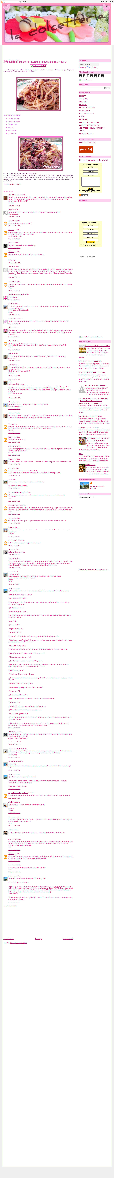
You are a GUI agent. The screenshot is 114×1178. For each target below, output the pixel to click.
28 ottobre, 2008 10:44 (14, 262)
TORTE (81, 131)
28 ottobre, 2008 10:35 (14, 248)
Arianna (10, 468)
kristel (10, 527)
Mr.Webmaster (91, 191)
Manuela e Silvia (13, 195)
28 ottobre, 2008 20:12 (14, 523)
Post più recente (8, 939)
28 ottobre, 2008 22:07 (14, 554)
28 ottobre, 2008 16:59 (14, 488)
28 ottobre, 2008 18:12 (14, 514)
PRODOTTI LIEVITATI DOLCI (89, 122)
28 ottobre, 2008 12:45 (14, 323)
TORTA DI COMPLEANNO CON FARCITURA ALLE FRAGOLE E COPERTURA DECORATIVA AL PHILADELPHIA (93, 401)
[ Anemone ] (12, 731)
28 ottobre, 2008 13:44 (14, 420)
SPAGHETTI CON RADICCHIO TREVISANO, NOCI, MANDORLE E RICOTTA (35, 62)
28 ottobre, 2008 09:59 (14, 225)
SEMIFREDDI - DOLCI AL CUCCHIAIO (92, 128)
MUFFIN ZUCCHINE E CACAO (88, 427)
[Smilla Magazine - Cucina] (85, 80)
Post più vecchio (68, 939)
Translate (94, 67)
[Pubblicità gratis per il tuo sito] (83, 195)
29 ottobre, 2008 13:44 (14, 798)
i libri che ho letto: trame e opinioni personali (93, 160)
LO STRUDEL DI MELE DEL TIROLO (97, 346)
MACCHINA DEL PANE (87, 113)
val (9, 479)
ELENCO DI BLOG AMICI (87, 142)
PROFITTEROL (90, 465)
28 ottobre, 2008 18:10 (14, 501)
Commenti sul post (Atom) (18, 943)
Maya (10, 209)
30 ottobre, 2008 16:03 (14, 902)
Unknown (11, 220)
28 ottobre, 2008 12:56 (14, 336)
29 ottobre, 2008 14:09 (14, 813)
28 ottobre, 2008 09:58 (14, 216)
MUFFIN (82, 116)
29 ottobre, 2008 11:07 (14, 770)
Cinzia (10, 304)
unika (10, 353)
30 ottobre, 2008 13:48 (14, 872)
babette (10, 437)
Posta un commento (9, 906)
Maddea (11, 402)
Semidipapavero (13, 505)
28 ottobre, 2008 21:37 (14, 536)
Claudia (10, 459)
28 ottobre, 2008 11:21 (14, 290)
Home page (38, 939)
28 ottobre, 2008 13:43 (14, 409)
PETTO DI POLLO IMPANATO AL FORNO (92, 372)
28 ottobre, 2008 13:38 (14, 375)
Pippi (10, 830)
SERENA (11, 230)
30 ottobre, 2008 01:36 (14, 850)
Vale (9, 327)
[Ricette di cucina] (86, 152)
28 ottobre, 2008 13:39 (14, 397)
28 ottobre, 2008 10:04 (14, 238)
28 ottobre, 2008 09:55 (14, 205)
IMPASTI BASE (84, 110)
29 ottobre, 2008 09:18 (14, 727)
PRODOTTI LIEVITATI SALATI (89, 125)
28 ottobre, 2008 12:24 (14, 314)
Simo (10, 364)
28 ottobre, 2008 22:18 (14, 567)
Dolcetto (11, 588)
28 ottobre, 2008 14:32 (14, 455)
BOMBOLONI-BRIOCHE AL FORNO (90, 416)
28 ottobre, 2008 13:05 (14, 349)
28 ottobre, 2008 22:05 (14, 545)
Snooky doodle (13, 540)
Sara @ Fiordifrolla (14, 748)
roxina (10, 243)
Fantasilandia (12, 761)
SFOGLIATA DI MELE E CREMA (96, 385)
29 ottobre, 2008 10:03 (14, 744)
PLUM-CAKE (83, 119)
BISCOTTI (82, 96)
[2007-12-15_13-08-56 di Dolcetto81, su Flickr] (38, 66)
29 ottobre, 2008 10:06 (14, 757)
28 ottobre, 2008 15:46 (14, 475)
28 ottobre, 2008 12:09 (14, 299)
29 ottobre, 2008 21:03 (14, 825)
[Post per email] (3, 184)
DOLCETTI (83, 105)
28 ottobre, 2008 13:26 (14, 360)
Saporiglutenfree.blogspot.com (18, 793)
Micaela (10, 267)
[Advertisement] (57, 50)
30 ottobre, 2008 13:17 (14, 861)
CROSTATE (83, 102)
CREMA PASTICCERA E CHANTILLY (90, 361)
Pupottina (11, 379)
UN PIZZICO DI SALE (15, 184)
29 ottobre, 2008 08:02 (14, 584)
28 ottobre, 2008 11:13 (14, 277)
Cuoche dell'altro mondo (16, 492)
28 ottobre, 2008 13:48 (14, 433)
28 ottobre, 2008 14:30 (14, 442)
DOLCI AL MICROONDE (87, 108)
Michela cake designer (15, 294)
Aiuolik (10, 802)
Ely (9, 424)
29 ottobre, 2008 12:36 (14, 789)
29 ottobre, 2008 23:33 (14, 835)
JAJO (10, 340)
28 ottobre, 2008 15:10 (14, 464)
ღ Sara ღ (11, 413)
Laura (10, 571)
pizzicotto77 (12, 318)
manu (10, 549)
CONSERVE (83, 99)
